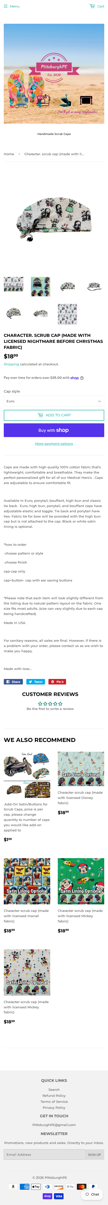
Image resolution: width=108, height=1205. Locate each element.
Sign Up (94, 1155)
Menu (15, 6)
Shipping (11, 364)
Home (9, 154)
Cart (100, 6)
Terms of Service (54, 1102)
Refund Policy (54, 1096)
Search (54, 1090)
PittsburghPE (56, 1178)
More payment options (54, 444)
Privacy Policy (54, 1108)
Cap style (12, 391)
